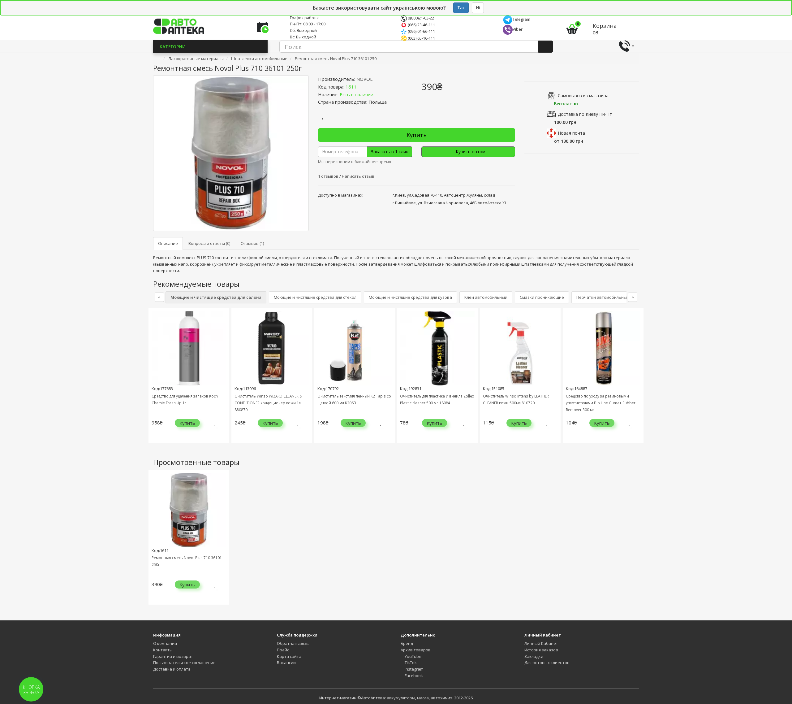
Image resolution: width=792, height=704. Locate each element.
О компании (165, 643)
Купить (417, 135)
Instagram (414, 669)
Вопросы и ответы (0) (209, 243)
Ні (478, 8)
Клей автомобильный (485, 297)
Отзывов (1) (252, 243)
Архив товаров (416, 650)
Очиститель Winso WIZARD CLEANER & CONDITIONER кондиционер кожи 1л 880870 (268, 402)
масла (423, 698)
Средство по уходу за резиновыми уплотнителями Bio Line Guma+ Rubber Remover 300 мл (600, 402)
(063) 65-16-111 (421, 38)
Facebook (413, 675)
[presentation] (154, 380)
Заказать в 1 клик (389, 151)
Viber (518, 29)
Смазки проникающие (542, 297)
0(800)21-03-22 (420, 18)
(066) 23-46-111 (421, 25)
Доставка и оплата (172, 669)
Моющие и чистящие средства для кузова (410, 297)
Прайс (283, 650)
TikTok (410, 662)
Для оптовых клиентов (547, 662)
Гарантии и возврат (173, 656)
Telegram (521, 19)
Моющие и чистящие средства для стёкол (315, 297)
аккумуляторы (401, 698)
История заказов (541, 650)
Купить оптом (469, 151)
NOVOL (364, 79)
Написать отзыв (358, 176)
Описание (168, 243)
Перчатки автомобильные (602, 297)
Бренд (407, 643)
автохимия (441, 698)
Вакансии (286, 662)
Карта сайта (289, 656)
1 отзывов (328, 176)
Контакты (163, 650)
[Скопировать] (361, 87)
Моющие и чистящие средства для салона (215, 297)
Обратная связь (293, 643)
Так (461, 8)
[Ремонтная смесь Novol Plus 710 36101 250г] (231, 153)
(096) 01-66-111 (421, 31)
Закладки (533, 656)
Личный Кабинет (541, 643)
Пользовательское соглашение (184, 662)
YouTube (412, 656)
